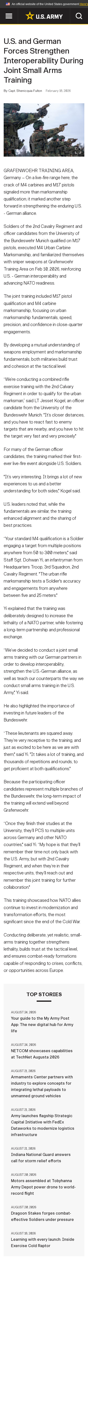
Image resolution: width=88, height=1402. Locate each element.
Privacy (67, 1374)
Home (17, 1374)
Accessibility (51, 1381)
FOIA (77, 1381)
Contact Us (41, 1374)
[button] (2, 10)
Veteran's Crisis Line (59, 1387)
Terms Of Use (18, 1381)
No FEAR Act (20, 1387)
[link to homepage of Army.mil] (44, 15)
